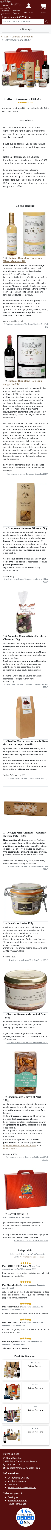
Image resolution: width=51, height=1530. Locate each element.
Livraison (12, 1484)
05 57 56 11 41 (24, 17)
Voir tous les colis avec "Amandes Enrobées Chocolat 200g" (26, 685)
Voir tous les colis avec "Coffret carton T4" (31, 1240)
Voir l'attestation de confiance (32, 1257)
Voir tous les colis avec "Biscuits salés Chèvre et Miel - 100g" (27, 1158)
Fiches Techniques (17, 1503)
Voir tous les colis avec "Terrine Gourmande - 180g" (27, 1042)
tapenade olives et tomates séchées (19, 1145)
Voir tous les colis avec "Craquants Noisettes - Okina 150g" (27, 580)
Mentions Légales (17, 1480)
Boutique (26, 29)
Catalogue (13, 1497)
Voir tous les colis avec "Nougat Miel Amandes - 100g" (28, 867)
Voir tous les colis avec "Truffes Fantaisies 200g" (28, 778)
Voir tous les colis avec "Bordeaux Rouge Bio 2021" (27, 474)
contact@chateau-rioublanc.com (24, 1467)
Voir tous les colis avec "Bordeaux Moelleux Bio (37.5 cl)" (26, 325)
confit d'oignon (10, 1148)
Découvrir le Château (18, 1477)
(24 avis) (30, 103)
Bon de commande (17, 1500)
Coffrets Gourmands (22, 36)
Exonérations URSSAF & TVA (22, 1487)
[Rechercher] (46, 21)
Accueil (4, 36)
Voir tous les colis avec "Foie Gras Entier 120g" (29, 960)
